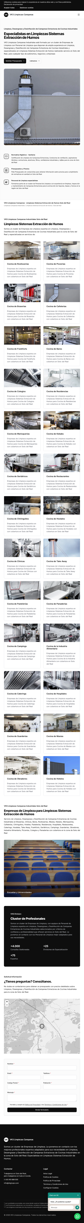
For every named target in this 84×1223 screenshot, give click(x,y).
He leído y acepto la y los (39, 1105)
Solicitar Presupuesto (14, 61)
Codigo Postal (13, 1083)
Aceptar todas (9, 8)
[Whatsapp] (77, 1216)
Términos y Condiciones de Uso (55, 1105)
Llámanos (33, 61)
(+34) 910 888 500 (11, 1179)
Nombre (10, 1064)
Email (9, 1073)
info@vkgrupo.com (11, 1183)
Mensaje (11, 1092)
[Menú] (78, 14)
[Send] (77, 1207)
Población (47, 1083)
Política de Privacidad (32, 1105)
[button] (42, 1026)
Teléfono (47, 1073)
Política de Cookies (50, 1177)
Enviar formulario (42, 1110)
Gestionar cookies (26, 8)
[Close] (78, 1195)
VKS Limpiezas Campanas (21, 14)
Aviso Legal (47, 1173)
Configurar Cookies (51, 1188)
